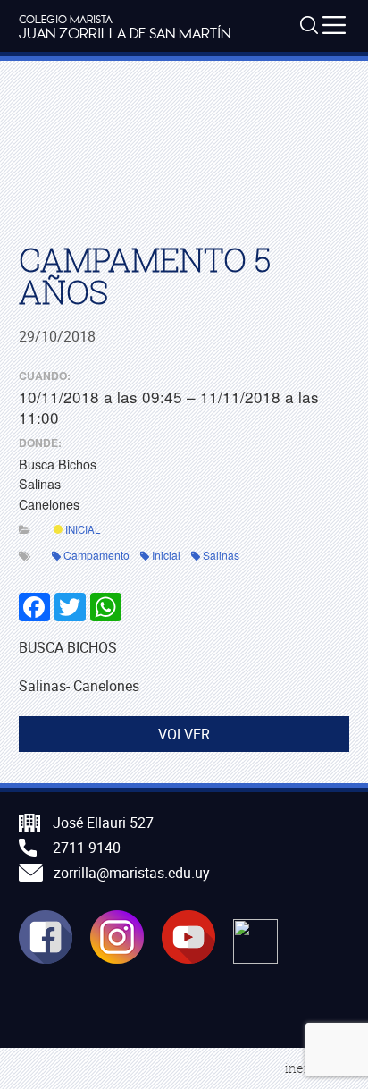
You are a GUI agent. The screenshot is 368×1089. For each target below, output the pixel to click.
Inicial (81, 529)
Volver (184, 734)
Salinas (221, 554)
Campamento (96, 554)
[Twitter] (69, 605)
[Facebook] (35, 605)
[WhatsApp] (104, 605)
